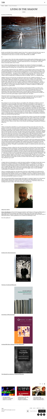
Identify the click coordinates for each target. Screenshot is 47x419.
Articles (6, 5)
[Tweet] (42, 384)
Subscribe (41, 411)
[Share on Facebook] (40, 384)
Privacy (2, 411)
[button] (44, 2)
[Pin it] (44, 384)
